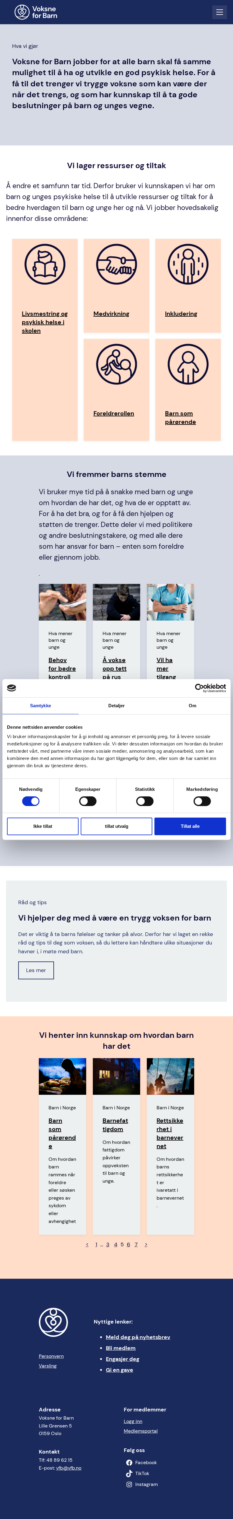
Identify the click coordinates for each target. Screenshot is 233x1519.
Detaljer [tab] (116, 705)
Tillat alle (190, 826)
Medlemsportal (141, 1431)
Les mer (36, 970)
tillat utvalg (116, 826)
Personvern (51, 1356)
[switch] (87, 801)
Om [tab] (192, 705)
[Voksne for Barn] (39, 12)
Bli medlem (121, 1348)
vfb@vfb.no (68, 1468)
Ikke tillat (42, 826)
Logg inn (133, 1421)
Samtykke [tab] (40, 705)
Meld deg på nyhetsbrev (138, 1337)
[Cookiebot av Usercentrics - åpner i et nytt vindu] (199, 688)
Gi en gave (119, 1370)
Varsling (48, 1366)
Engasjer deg (122, 1359)
